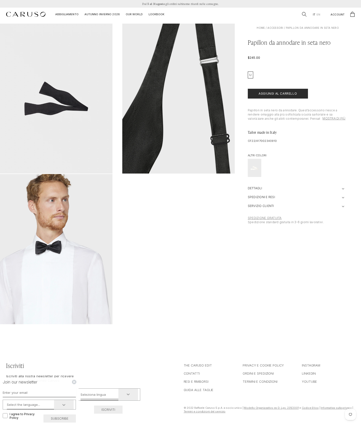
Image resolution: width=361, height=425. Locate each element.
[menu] (316, 14)
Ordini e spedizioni (258, 373)
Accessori (275, 27)
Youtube (309, 381)
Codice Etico (310, 408)
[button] (304, 14)
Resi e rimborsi (196, 381)
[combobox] (100, 394)
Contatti (192, 373)
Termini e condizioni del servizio (205, 411)
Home (261, 27)
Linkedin (309, 373)
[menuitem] (314, 14)
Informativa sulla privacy (336, 408)
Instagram (311, 365)
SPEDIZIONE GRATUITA (265, 218)
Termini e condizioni (260, 381)
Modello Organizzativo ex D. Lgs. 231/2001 (271, 408)
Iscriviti (108, 409)
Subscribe (60, 418)
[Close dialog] (74, 382)
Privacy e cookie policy (263, 365)
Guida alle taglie (199, 390)
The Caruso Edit (198, 365)
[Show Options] (128, 394)
